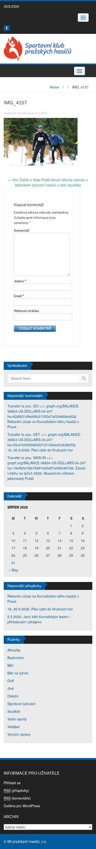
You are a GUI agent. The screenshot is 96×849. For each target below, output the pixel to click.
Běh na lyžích (17, 672)
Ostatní (13, 695)
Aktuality (13, 650)
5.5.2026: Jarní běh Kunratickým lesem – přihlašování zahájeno (39, 619)
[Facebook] (7, 28)
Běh (10, 665)
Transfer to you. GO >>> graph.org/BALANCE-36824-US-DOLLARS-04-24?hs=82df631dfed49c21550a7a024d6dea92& (43, 411)
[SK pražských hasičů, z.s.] (37, 48)
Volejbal (13, 726)
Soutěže (13, 711)
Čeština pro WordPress (22, 805)
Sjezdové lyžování (21, 703)
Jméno (20, 281)
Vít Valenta (24, 113)
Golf (10, 680)
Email (19, 296)
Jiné (10, 688)
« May (13, 569)
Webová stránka (26, 311)
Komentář (21, 230)
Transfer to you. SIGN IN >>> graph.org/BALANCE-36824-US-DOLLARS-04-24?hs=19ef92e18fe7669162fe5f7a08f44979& (46, 462)
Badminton (15, 657)
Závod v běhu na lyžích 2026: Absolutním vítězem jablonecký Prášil (46, 473)
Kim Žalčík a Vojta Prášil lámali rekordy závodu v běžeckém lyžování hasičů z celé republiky (48, 182)
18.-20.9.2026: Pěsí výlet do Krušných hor (40, 449)
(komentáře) (17, 798)
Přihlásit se (12, 782)
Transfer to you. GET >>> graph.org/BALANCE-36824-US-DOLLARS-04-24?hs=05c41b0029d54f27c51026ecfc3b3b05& (44, 439)
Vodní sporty (17, 718)
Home (54, 87)
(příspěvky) (16, 790)
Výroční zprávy (19, 734)
